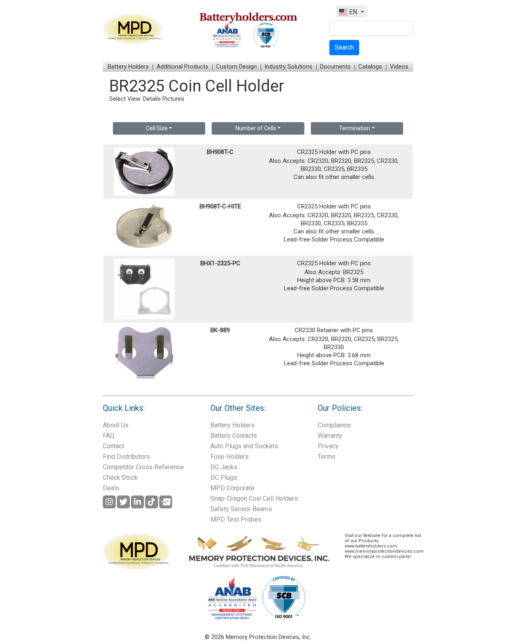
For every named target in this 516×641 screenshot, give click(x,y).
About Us (116, 425)
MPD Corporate (232, 488)
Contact (113, 446)
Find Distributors (126, 456)
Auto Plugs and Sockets (244, 446)
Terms (326, 456)
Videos (399, 66)
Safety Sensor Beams (241, 509)
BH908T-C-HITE (220, 206)
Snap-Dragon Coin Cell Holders (254, 498)
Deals (111, 488)
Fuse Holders (229, 456)
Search (344, 47)
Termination (354, 128)
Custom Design (236, 66)
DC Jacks (223, 467)
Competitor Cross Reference (143, 467)
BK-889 (220, 330)
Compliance (334, 425)
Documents (335, 66)
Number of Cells (255, 128)
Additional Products (182, 66)
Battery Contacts (233, 435)
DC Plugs (223, 477)
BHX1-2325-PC (220, 263)
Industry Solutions (288, 66)
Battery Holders (128, 66)
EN (353, 12)
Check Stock (120, 477)
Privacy (328, 446)
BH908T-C (220, 152)
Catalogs (370, 66)
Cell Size (157, 128)
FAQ (108, 435)
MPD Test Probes (236, 519)
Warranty (330, 435)
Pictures (173, 98)
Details (152, 98)
